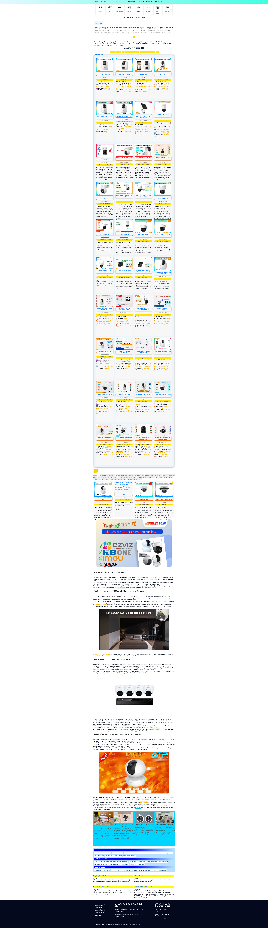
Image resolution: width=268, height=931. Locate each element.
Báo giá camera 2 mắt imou (129, 855)
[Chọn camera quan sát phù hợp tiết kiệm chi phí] (171, 10)
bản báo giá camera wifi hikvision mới (113, 855)
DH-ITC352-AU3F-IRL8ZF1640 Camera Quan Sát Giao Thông (130, 475)
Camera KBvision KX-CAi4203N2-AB (153, 475)
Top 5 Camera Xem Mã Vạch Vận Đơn (164, 853)
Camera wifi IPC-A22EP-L (124, 394)
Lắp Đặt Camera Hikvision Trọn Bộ (102, 870)
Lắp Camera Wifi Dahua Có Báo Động (103, 861)
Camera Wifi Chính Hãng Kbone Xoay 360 (119, 864)
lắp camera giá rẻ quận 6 (162, 918)
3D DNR (147, 52)
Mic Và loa (112, 52)
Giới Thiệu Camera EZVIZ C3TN (135, 479)
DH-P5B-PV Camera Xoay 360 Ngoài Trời (107, 477)
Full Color (134, 52)
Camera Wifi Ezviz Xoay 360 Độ (137, 864)
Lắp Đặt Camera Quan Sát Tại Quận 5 (127, 477)
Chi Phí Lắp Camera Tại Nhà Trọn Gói (145, 887)
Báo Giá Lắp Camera (99, 855)
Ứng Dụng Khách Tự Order (100, 876)
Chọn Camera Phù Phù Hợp (103, 826)
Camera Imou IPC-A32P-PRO (124, 116)
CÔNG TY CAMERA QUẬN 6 (102, 2)
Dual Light (119, 52)
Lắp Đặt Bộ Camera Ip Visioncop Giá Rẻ (157, 870)
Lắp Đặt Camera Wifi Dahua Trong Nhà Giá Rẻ (139, 861)
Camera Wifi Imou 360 (134, 17)
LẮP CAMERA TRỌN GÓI (132, 1)
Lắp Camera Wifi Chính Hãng (146, 1)
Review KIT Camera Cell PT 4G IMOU (145, 477)
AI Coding (153, 52)
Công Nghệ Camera (120, 1)
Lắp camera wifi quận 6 (161, 909)
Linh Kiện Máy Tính (143, 870)
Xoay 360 (142, 52)
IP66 (157, 52)
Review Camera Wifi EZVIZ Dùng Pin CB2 (124, 825)
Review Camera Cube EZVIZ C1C (144, 825)
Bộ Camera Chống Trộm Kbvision (129, 870)
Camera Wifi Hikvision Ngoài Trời (101, 864)
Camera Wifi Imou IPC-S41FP (105, 394)
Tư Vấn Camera (159, 1)
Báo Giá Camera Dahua (117, 853)
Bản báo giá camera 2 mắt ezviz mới (102, 853)
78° (123, 52)
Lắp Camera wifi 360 (99, 54)
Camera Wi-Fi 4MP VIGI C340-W (107, 475)
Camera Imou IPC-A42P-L (105, 351)
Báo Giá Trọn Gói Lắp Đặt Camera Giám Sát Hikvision (114, 479)
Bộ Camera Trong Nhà (116, 870)
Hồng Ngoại (128, 52)
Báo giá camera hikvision (149, 853)
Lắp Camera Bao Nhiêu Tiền (101, 887)
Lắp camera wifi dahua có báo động (159, 861)
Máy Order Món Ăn (140, 876)
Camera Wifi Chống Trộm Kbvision (120, 861)
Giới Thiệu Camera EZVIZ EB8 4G (165, 825)
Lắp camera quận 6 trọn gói (162, 912)
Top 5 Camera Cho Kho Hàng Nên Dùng (133, 853)
